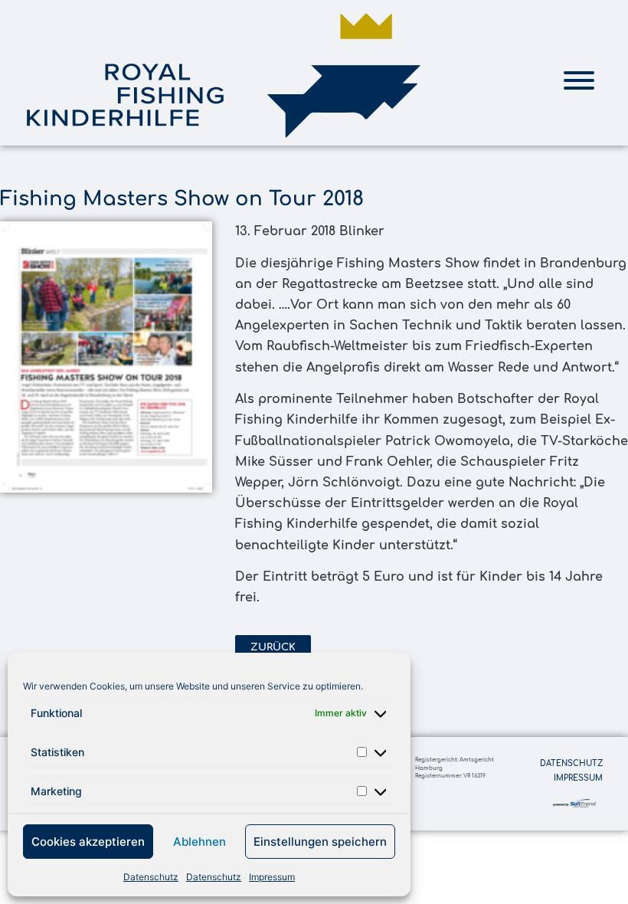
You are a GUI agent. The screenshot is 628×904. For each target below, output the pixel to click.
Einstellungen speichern (320, 841)
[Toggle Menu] (579, 80)
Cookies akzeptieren (88, 841)
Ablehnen (199, 841)
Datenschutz (150, 877)
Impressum (272, 877)
